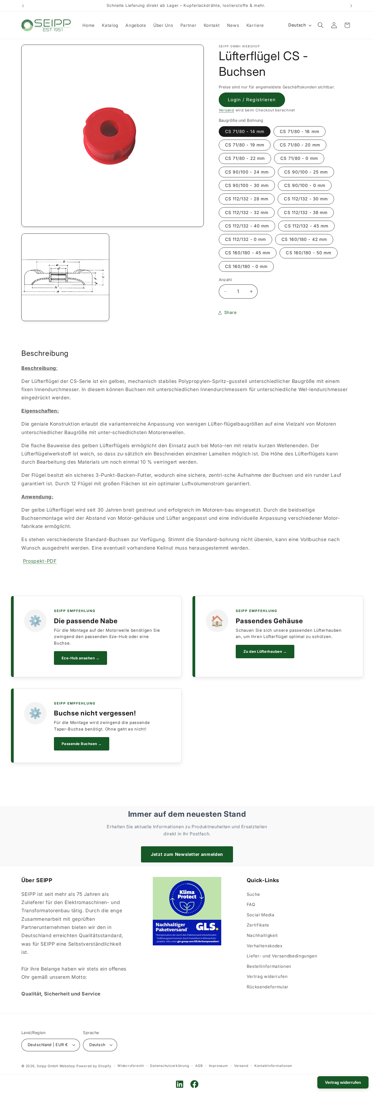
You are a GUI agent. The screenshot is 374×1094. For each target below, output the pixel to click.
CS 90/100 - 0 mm (304, 185)
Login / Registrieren (252, 99)
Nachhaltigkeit (262, 935)
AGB (199, 1066)
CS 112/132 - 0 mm (245, 239)
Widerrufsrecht (130, 1066)
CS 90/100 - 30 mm (247, 185)
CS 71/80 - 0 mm (299, 158)
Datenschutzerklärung (169, 1066)
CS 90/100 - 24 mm (247, 172)
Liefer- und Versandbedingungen (282, 956)
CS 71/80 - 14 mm (244, 131)
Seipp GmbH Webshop (56, 1066)
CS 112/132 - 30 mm (306, 199)
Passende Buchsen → (82, 743)
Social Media (261, 914)
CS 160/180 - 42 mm (304, 239)
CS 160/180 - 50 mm (308, 253)
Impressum (218, 1066)
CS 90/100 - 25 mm (306, 172)
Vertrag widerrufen (267, 976)
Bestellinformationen (269, 966)
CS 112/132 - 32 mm (247, 212)
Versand (226, 110)
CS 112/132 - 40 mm (247, 226)
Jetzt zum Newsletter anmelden (187, 854)
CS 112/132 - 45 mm (306, 226)
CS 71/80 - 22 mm (245, 158)
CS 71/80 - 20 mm (300, 145)
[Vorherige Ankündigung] (23, 5)
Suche (253, 894)
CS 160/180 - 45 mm (248, 253)
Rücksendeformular (268, 986)
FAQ (251, 904)
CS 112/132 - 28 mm (247, 199)
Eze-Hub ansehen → (81, 658)
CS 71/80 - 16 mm (299, 131)
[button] (320, 25)
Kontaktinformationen (273, 1066)
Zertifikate (258, 925)
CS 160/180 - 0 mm (246, 266)
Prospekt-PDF (40, 561)
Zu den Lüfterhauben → (265, 651)
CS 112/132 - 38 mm (305, 212)
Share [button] (230, 312)
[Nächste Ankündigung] (351, 5)
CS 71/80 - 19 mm (244, 145)
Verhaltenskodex (265, 945)
